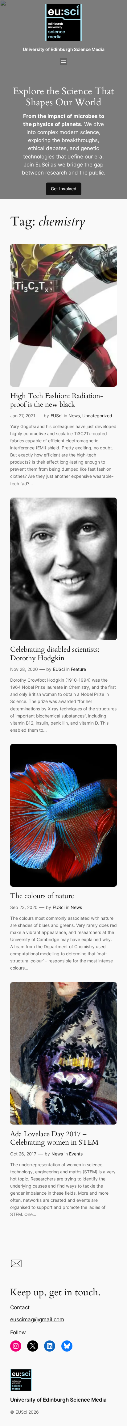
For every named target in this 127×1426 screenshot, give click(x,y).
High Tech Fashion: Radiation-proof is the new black (56, 400)
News (74, 415)
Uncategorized (97, 415)
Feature (78, 669)
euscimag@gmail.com (37, 1319)
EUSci (56, 415)
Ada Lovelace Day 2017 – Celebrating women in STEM (54, 1138)
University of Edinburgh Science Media (63, 49)
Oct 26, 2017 (23, 1153)
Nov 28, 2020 (24, 669)
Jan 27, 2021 (22, 415)
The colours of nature (42, 896)
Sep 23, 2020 (24, 907)
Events (76, 1153)
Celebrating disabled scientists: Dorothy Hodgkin (55, 653)
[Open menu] (63, 61)
